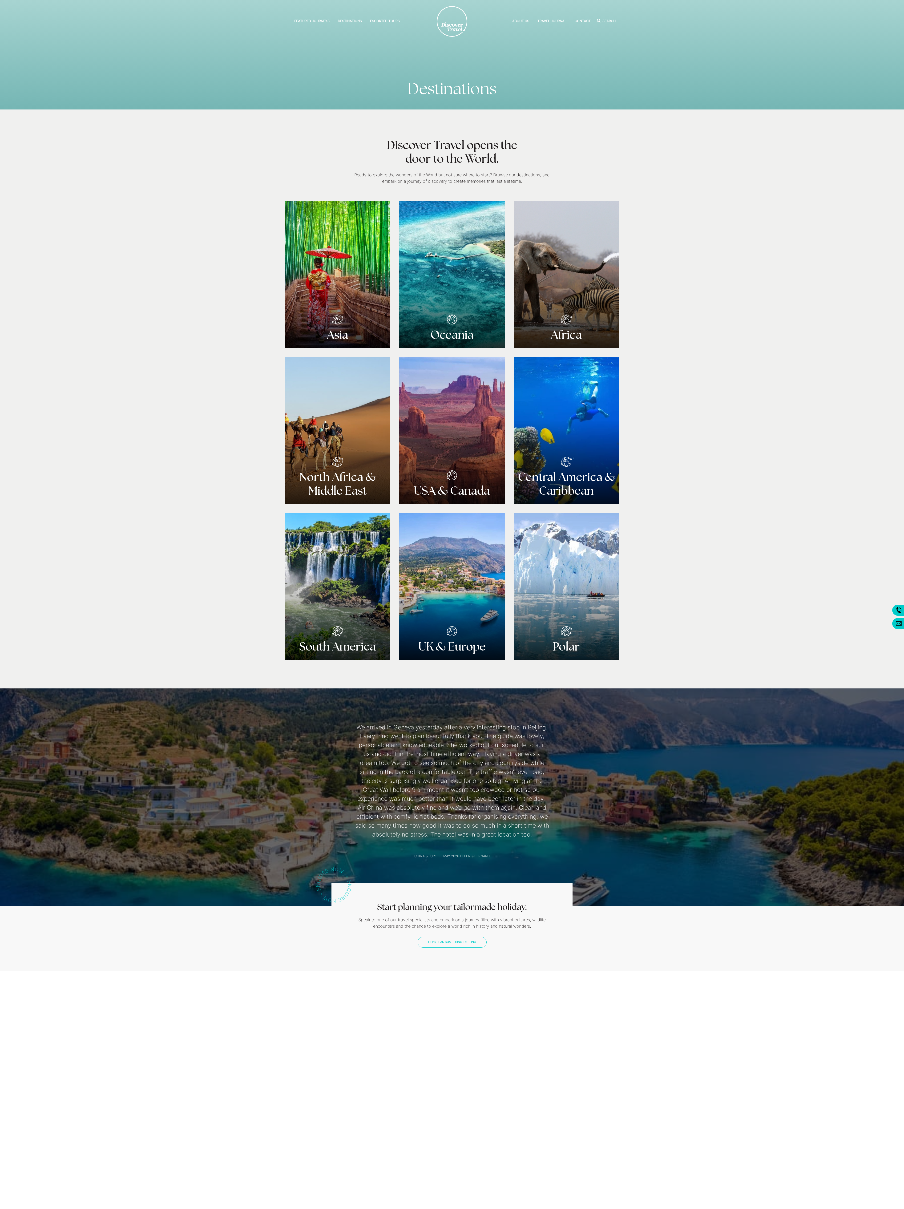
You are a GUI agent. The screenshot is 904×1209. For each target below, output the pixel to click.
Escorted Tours (385, 21)
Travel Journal (551, 21)
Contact (583, 21)
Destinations (350, 21)
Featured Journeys (312, 21)
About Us (520, 21)
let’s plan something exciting (452, 862)
